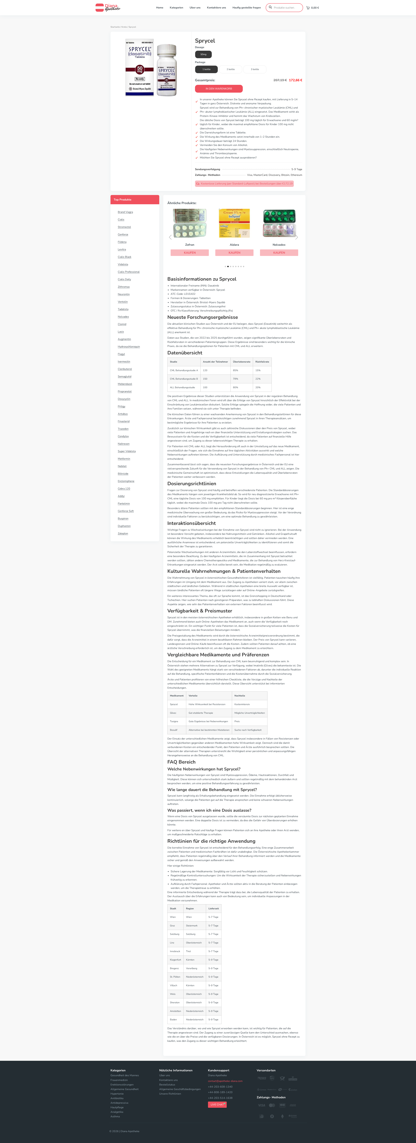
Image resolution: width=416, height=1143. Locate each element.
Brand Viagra (125, 212)
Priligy (121, 406)
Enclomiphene (126, 481)
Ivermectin (124, 361)
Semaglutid (124, 376)
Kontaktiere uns (216, 7)
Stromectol (124, 227)
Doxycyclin (124, 399)
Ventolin (123, 302)
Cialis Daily (124, 279)
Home (159, 7)
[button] (190, 252)
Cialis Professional (129, 272)
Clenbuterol (125, 369)
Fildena (122, 242)
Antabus (123, 414)
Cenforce (123, 234)
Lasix (121, 331)
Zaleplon (123, 533)
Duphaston (124, 526)
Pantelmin (124, 503)
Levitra (122, 249)
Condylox (123, 436)
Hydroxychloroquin (129, 346)
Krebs (124, 27)
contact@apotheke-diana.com (225, 1081)
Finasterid (124, 421)
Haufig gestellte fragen (247, 7)
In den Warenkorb (219, 89)
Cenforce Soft (126, 511)
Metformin (124, 459)
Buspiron (123, 518)
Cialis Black (124, 257)
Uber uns (195, 7)
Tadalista (123, 309)
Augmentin (124, 339)
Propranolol (125, 391)
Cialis (121, 219)
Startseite (115, 27)
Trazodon (123, 429)
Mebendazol (125, 384)
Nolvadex (123, 316)
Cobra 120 (124, 488)
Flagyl (121, 354)
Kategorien (176, 7)
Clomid (122, 324)
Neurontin (124, 294)
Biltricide (123, 473)
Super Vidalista (127, 451)
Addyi (121, 496)
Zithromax (124, 287)
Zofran (189, 244)
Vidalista (123, 264)
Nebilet (122, 466)
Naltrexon (124, 444)
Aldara (234, 244)
